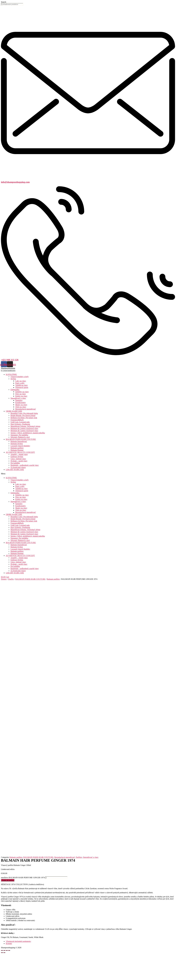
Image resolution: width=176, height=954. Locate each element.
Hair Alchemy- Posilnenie (20, 424)
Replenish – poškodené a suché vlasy (25, 465)
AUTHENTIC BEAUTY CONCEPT (20, 452)
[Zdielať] (4, 950)
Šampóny (19, 400)
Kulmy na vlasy (21, 396)
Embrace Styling (17, 457)
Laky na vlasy (20, 381)
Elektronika (15, 390)
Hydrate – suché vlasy (19, 461)
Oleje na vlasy (20, 407)
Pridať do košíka (7, 880)
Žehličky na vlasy (22, 392)
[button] (88, 474)
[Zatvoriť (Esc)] (2, 950)
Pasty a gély (19, 383)
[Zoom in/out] (9, 950)
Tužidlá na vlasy (21, 385)
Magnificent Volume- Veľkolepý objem (25, 426)
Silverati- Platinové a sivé (20, 437)
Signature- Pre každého (19, 435)
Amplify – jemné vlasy (19, 454)
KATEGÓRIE (11, 374)
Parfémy (79, 857)
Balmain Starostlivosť (19, 441)
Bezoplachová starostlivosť (25, 409)
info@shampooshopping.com (15, 182)
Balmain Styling (17, 444)
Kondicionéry (20, 403)
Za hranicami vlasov (18, 467)
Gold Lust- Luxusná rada (20, 422)
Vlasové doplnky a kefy (20, 377)
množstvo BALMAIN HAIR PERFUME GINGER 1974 (23, 878)
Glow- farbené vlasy (18, 459)
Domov (4, 579)
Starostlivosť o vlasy (18, 398)
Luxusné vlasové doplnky (20, 446)
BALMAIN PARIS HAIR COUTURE (21, 439)
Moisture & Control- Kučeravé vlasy (24, 428)
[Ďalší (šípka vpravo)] (4, 952)
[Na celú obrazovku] (7, 950)
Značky (11, 579)
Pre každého (15, 463)
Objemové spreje (21, 387)
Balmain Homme (17, 450)
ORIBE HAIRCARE (14, 411)
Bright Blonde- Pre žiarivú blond (23, 415)
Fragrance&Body (17, 420)
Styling (13, 379)
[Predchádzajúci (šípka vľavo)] (2, 952)
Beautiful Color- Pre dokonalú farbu (24, 413)
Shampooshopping (8, 368)
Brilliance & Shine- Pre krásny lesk (24, 418)
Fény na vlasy (20, 394)
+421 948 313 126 (9, 360)
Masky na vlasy (21, 405)
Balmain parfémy (17, 448)
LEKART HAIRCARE (15, 470)
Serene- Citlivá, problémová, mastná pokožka (28, 433)
